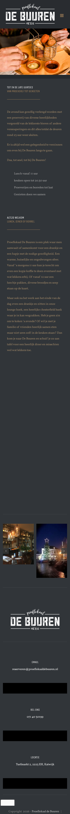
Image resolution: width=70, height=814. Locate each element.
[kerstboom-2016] (51, 551)
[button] (6, 551)
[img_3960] (18, 544)
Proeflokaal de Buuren (45, 812)
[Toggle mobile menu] (62, 15)
